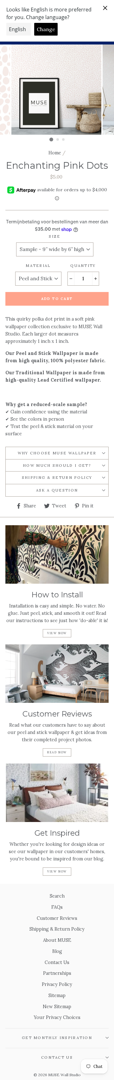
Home (54, 153)
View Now (57, 633)
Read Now (57, 752)
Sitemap (57, 995)
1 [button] (51, 139)
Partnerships (57, 973)
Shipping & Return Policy (57, 477)
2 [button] (58, 139)
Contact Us (57, 962)
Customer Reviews (57, 918)
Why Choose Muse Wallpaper (57, 453)
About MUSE (57, 940)
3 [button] (63, 139)
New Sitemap (57, 1006)
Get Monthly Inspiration (57, 1037)
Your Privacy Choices (57, 1017)
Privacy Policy (57, 984)
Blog (57, 951)
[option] (57, 89)
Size (54, 236)
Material (38, 265)
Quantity (83, 265)
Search (57, 896)
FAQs (57, 907)
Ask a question (57, 490)
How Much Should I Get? (57, 465)
